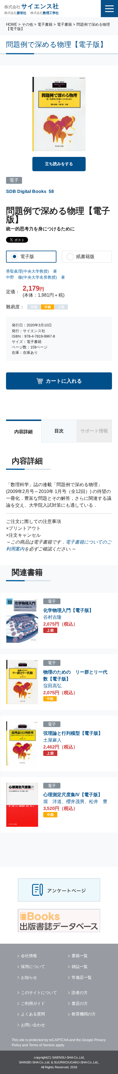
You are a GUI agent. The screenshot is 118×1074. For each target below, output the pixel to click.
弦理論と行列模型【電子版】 (73, 733)
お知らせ (29, 977)
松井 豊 (98, 801)
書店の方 (80, 1003)
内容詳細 (23, 431)
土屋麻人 (52, 740)
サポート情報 (94, 430)
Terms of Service (42, 1045)
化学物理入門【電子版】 (68, 610)
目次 (59, 430)
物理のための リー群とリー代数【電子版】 (75, 675)
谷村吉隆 (52, 617)
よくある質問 (33, 1014)
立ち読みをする (59, 163)
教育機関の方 (84, 1014)
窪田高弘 (52, 685)
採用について (33, 966)
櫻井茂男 (75, 801)
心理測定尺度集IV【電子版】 (73, 794)
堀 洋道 (52, 801)
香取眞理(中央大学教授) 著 (31, 271)
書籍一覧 (80, 955)
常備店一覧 (82, 977)
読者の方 (80, 992)
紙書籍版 (85, 256)
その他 (27, 24)
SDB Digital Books (26, 191)
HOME (11, 24)
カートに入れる (64, 381)
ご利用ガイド (33, 1003)
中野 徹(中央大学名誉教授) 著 (35, 277)
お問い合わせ (33, 1025)
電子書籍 (45, 24)
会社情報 (29, 955)
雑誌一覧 (80, 966)
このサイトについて (39, 992)
